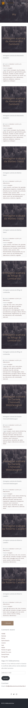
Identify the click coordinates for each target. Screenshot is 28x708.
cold (13, 187)
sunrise (4, 196)
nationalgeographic (15, 310)
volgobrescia (6, 81)
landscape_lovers (7, 310)
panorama (14, 75)
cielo (16, 554)
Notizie (3, 636)
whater (4, 443)
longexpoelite (6, 436)
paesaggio (12, 558)
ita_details (16, 73)
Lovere (3, 643)
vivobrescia (17, 79)
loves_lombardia (21, 191)
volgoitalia (18, 198)
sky (18, 75)
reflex (18, 192)
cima (19, 554)
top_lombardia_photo (8, 77)
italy (10, 308)
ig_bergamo (9, 433)
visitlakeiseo (11, 79)
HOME (3, 634)
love (11, 191)
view (13, 315)
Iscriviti (5, 678)
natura (4, 558)
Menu (24, 3)
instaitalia (11, 73)
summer (21, 75)
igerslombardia (18, 72)
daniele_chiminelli (20, 431)
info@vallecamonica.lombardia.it (15, 686)
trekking (18, 560)
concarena (23, 554)
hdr (7, 72)
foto (19, 187)
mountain (24, 556)
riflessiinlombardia (7, 194)
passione (14, 192)
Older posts (7, 623)
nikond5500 (14, 440)
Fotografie (4, 657)
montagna (18, 556)
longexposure (20, 436)
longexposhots (13, 436)
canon (13, 304)
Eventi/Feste (5, 654)
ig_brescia (14, 433)
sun (25, 75)
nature (9, 75)
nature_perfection (7, 440)
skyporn (9, 442)
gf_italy (4, 72)
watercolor (5, 317)
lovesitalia (15, 191)
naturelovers (15, 438)
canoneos (9, 187)
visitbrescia (5, 79)
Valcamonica (6, 562)
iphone (23, 189)
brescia (13, 554)
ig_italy (23, 72)
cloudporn (5, 306)
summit (22, 558)
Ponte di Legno (6, 650)
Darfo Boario (5, 640)
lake (12, 308)
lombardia (13, 556)
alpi (7, 554)
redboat (19, 311)
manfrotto (5, 192)
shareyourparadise (16, 194)
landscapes (10, 434)
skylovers (5, 442)
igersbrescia (11, 72)
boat (10, 304)
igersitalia (23, 187)
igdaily (4, 433)
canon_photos (18, 304)
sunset (8, 196)
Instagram (10, 68)
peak (17, 558)
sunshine (9, 560)
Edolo (3, 647)
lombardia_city (6, 191)
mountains (5, 75)
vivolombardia (18, 315)
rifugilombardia (15, 313)
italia (4, 556)
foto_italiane (22, 70)
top (11, 196)
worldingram (12, 81)
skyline (21, 440)
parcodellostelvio (7, 311)
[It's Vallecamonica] (7, 4)
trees (14, 77)
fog (17, 70)
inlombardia (5, 73)
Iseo (2, 645)
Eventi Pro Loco (6, 652)
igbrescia (14, 306)
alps (8, 304)
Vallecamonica (19, 77)
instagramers (13, 189)
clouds (8, 70)
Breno (3, 638)
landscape (21, 73)
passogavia (14, 311)
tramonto (13, 560)
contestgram (13, 70)
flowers (16, 187)
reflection (23, 311)
